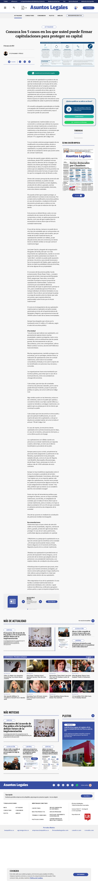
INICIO (5, 807)
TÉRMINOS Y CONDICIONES (39, 815)
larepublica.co (9, 830)
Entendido (80, 874)
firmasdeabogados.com (60, 830)
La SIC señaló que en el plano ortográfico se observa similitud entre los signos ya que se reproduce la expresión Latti (77, 735)
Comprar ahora (79, 116)
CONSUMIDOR (41, 15)
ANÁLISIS (60, 15)
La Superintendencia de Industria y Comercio (33, 1)
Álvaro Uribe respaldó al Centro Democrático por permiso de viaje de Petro (81, 633)
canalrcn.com (76, 830)
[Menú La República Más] (5, 8)
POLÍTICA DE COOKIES (38, 819)
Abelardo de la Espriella (87, 1)
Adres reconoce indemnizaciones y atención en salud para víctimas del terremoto (50, 751)
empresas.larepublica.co (40, 830)
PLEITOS (51, 15)
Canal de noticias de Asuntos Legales (45, 73)
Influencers (14, 1)
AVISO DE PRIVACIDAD (55, 811)
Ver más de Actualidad (84, 620)
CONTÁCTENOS (36, 808)
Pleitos (66, 716)
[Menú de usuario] (75, 8)
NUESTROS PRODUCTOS (38, 811)
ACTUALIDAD (18, 15)
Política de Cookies (36, 878)
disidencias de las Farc (54, 1)
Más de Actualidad (15, 621)
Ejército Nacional (73, 1)
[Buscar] (14, 8)
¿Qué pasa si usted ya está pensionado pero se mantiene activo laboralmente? (83, 645)
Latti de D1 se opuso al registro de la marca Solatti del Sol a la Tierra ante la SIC (78, 729)
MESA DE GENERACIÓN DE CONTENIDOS (56, 808)
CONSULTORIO (29, 15)
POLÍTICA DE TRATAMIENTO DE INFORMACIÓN (57, 815)
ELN (64, 1)
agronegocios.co (23, 830)
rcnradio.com (89, 830)
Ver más (77, 195)
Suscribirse (89, 8)
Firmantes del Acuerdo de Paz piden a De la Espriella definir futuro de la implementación (15, 635)
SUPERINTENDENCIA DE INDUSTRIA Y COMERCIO (56, 819)
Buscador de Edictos (75, 15)
